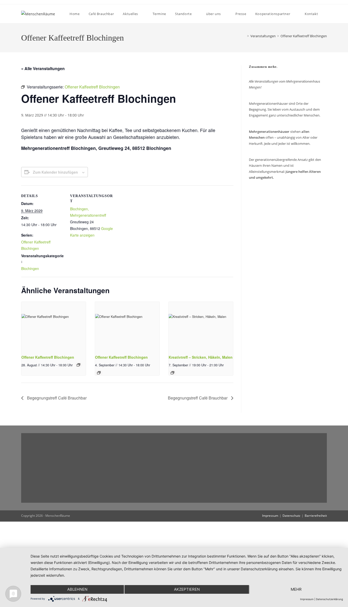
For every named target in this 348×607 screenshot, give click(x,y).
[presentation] (53, 326)
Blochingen (30, 268)
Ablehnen (77, 589)
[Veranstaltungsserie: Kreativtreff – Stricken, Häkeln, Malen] (172, 372)
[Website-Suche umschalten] (327, 13)
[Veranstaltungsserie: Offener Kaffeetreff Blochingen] (78, 364)
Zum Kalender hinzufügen (55, 172)
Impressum (270, 515)
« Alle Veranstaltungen (43, 68)
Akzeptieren (187, 589)
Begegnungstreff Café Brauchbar (56, 398)
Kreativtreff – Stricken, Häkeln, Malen (201, 357)
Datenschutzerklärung (329, 599)
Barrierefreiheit (316, 515)
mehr (296, 589)
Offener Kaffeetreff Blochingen (303, 36)
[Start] (243, 36)
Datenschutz (291, 515)
